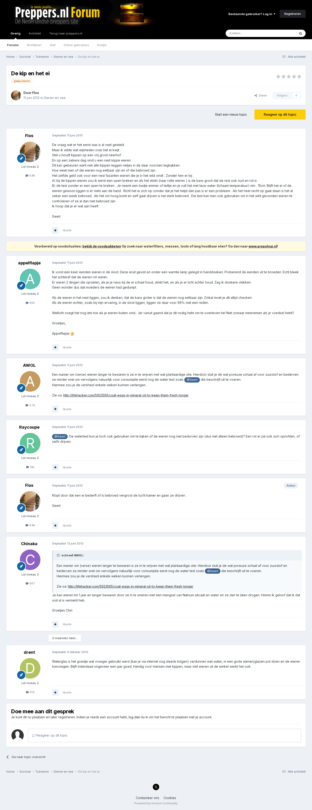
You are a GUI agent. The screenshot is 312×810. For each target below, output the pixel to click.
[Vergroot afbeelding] (72, 333)
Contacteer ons (147, 798)
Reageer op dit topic (280, 114)
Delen (262, 95)
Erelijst (101, 45)
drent (29, 652)
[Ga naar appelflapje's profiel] (30, 279)
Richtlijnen (34, 45)
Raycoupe (29, 427)
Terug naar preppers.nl (65, 33)
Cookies (170, 798)
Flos (35, 93)
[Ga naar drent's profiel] (30, 668)
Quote (67, 230)
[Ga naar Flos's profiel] (16, 95)
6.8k (31, 175)
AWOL (29, 365)
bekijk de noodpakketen (101, 246)
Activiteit (35, 33)
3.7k (31, 405)
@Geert (192, 379)
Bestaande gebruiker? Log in (251, 14)
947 (32, 583)
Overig (16, 33)
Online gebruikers (76, 45)
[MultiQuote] (55, 230)
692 (32, 303)
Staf (53, 45)
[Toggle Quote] (59, 555)
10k (31, 467)
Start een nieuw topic (231, 114)
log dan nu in (138, 717)
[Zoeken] (301, 33)
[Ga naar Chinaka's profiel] (30, 560)
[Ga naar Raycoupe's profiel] (30, 443)
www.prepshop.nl (263, 246)
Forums (13, 45)
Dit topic (283, 33)
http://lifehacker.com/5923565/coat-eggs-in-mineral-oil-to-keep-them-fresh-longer (126, 395)
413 (31, 692)
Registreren (292, 14)
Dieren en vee (55, 98)
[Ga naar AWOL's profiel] (30, 381)
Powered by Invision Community (156, 803)
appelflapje (29, 262)
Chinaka (29, 543)
